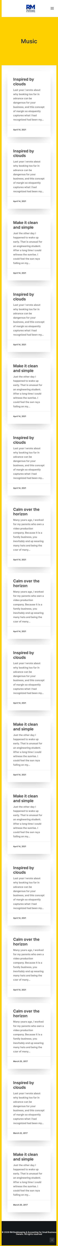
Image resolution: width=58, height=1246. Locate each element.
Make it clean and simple (25, 225)
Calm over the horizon (26, 511)
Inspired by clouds (23, 81)
